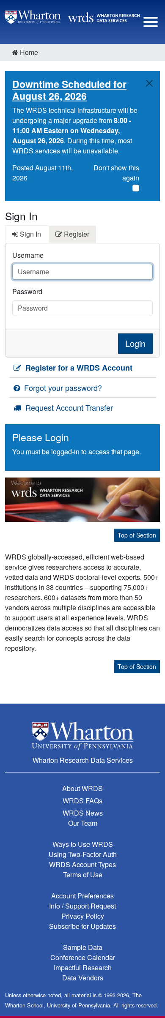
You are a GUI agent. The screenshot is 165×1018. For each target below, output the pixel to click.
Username (28, 255)
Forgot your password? (62, 387)
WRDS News (83, 813)
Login (135, 343)
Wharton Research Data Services (83, 760)
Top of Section (137, 535)
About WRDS (82, 788)
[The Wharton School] (82, 736)
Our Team (82, 823)
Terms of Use (82, 874)
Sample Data (82, 947)
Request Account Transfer (68, 407)
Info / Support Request (82, 906)
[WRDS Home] (72, 16)
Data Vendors (82, 978)
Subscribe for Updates (82, 926)
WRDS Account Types (82, 864)
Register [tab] (75, 234)
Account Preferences (82, 896)
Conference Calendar (82, 957)
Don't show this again (116, 173)
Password (27, 291)
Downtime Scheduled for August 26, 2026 (69, 90)
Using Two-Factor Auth (83, 854)
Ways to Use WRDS (82, 844)
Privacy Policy (82, 916)
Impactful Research (83, 967)
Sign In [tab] (29, 234)
